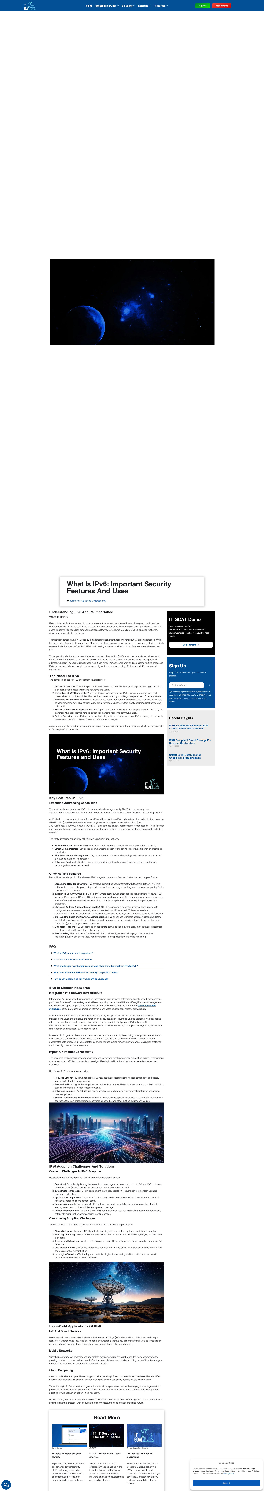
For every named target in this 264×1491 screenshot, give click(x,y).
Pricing (88, 5)
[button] (106, 953)
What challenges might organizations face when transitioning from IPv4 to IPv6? (95, 965)
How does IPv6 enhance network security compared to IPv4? (85, 972)
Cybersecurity (99, 600)
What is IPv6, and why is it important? (73, 953)
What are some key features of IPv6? (72, 959)
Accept (226, 1483)
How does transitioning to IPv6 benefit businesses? (80, 978)
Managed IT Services (105, 5)
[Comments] (6, 1485)
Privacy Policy (228, 1473)
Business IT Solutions (80, 600)
